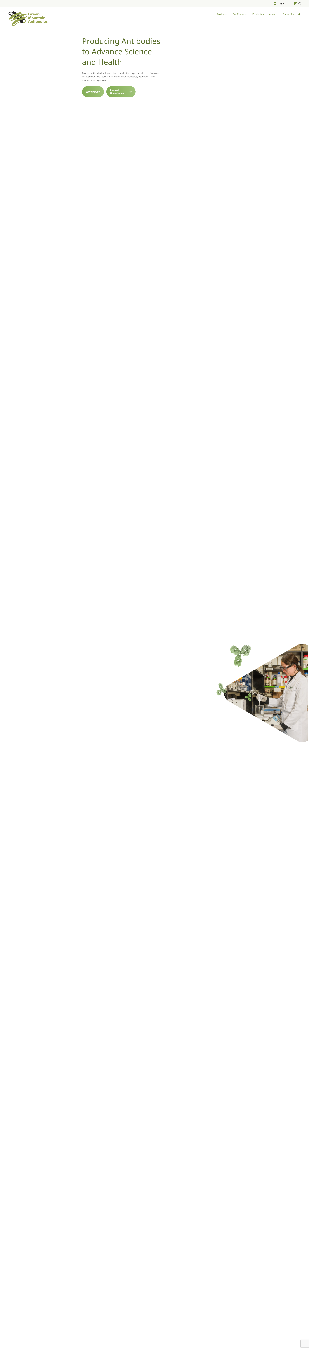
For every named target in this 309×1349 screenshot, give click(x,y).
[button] (222, 14)
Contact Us (288, 14)
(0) (299, 3)
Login (281, 3)
